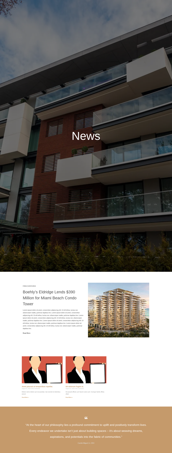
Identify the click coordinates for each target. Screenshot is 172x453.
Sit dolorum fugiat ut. (75, 387)
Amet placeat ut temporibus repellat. (37, 387)
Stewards (119, 5)
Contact (146, 5)
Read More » (25, 397)
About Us (128, 5)
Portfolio (137, 5)
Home (112, 5)
